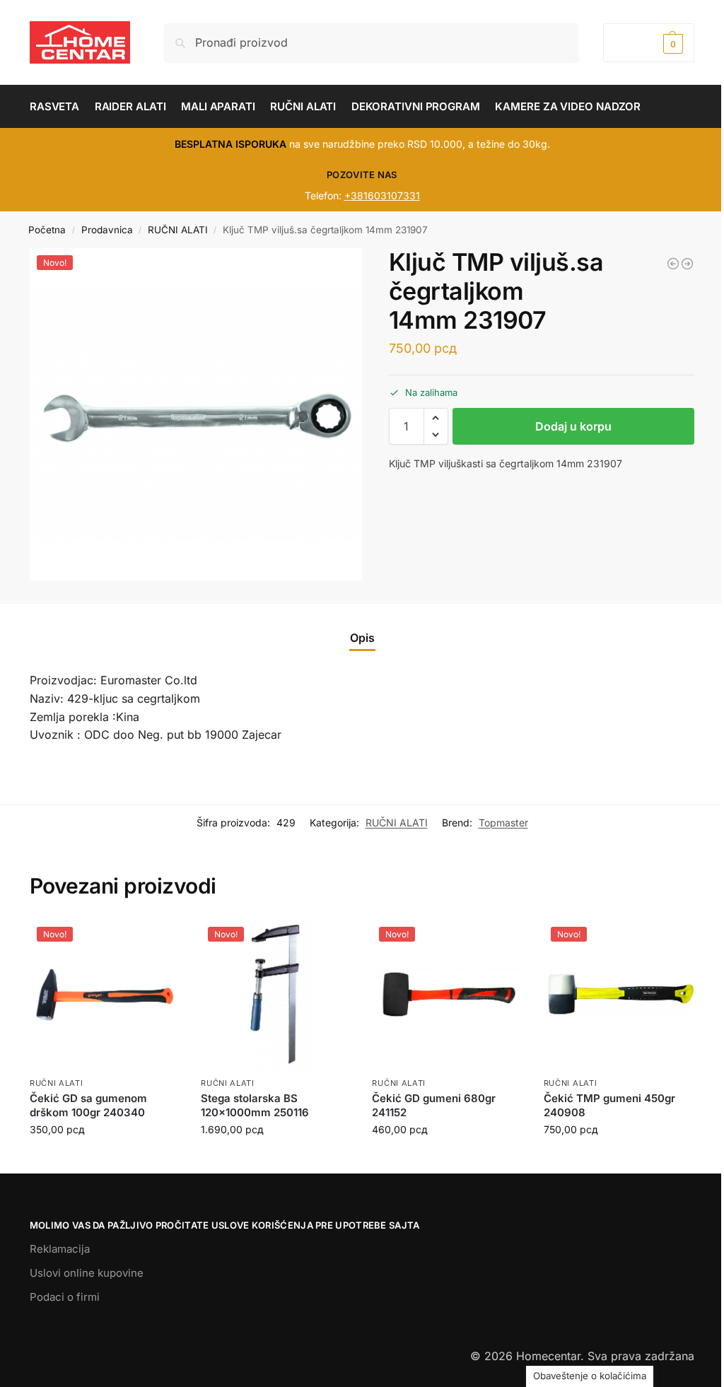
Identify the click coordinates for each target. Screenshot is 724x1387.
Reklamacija (60, 1249)
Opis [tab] (362, 638)
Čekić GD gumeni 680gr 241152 (434, 1105)
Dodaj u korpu (573, 426)
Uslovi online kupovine (87, 1273)
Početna (47, 229)
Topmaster (503, 823)
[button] (648, 42)
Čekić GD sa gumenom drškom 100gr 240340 (88, 1105)
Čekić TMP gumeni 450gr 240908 (609, 1105)
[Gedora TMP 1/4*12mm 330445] (673, 264)
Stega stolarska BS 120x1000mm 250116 (255, 1105)
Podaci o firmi (65, 1297)
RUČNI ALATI (178, 229)
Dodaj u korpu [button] (104, 1159)
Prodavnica (107, 229)
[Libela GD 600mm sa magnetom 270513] (687, 264)
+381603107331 (382, 195)
